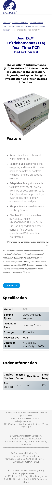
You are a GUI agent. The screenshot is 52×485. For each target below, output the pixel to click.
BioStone (6, 23)
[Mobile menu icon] (47, 7)
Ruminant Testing (24, 26)
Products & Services (20, 23)
